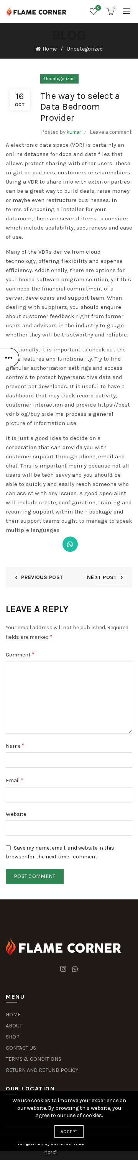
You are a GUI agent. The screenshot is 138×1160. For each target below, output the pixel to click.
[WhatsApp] (70, 544)
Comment (20, 654)
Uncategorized (85, 49)
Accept (69, 1131)
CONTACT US (21, 1048)
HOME (13, 1014)
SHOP (13, 1037)
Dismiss (110, 580)
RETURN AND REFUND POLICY (42, 1070)
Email (14, 780)
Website (16, 814)
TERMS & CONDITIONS (33, 1059)
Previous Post (42, 577)
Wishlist (98, 8)
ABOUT (14, 1025)
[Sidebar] (9, 357)
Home (50, 49)
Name (15, 745)
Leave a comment (111, 131)
